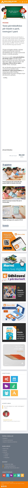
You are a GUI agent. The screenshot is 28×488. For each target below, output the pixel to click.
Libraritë (5, 452)
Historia (5, 450)
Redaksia (5, 438)
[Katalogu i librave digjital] (6, 386)
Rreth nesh (5, 448)
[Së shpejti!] (14, 379)
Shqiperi (6, 454)
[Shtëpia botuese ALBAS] (14, 393)
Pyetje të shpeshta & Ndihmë (10, 442)
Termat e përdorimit (8, 440)
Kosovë (6, 455)
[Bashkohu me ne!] (6, 393)
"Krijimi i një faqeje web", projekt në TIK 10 (13, 220)
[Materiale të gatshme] (6, 379)
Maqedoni (6, 457)
